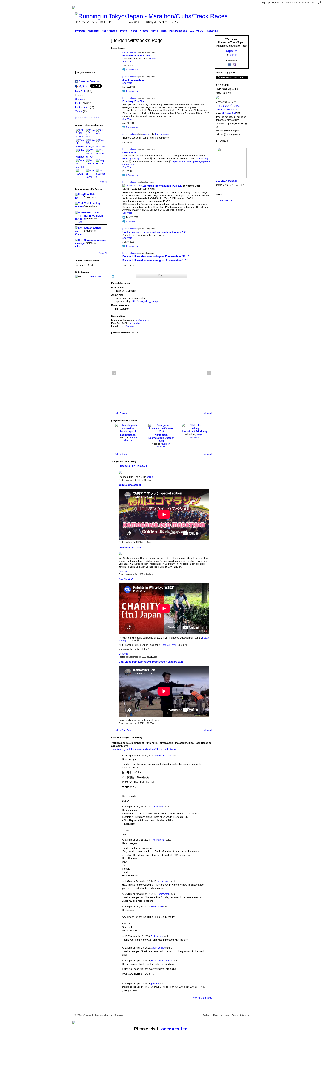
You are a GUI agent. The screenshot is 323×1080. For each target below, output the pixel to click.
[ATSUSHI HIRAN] (90, 153)
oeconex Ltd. (175, 1028)
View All (103, 182)
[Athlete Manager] (80, 153)
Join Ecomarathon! (133, 80)
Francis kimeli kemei (161, 960)
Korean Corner (92, 228)
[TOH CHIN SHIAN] (80, 133)
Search (319, 2)
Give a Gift (95, 276)
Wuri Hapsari (157, 806)
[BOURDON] (80, 173)
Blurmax (129, 326)
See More (127, 61)
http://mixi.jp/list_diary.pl (145, 301)
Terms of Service (240, 1015)
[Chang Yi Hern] (90, 133)
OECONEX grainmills (226, 181)
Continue (123, 571)
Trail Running (92, 203)
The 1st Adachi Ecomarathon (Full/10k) (159, 185)
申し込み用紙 (229, 113)
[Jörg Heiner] (100, 163)
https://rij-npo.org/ (131, 158)
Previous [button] (114, 373)
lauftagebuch (142, 320)
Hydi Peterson (158, 840)
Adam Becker (158, 948)
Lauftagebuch (135, 323)
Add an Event (226, 200)
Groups (79, 99)
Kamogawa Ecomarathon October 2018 (161, 437)
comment (147, 134)
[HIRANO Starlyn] (90, 143)
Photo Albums (82, 107)
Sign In (275, 2)
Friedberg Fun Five (133, 101)
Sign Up (266, 2)
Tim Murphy (157, 906)
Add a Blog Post (123, 730)
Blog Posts (80, 91)
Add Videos (121, 454)
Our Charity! (129, 152)
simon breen (163, 881)
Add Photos (121, 413)
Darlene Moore (162, 134)
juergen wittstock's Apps (87, 117)
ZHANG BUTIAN (163, 755)
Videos (78, 111)
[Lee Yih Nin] (90, 163)
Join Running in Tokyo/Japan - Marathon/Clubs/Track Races (143, 749)
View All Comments (202, 997)
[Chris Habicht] (100, 153)
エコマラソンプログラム (228, 105)
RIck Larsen (157, 936)
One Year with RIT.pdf (227, 109)
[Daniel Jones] (90, 173)
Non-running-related (95, 240)
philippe (155, 983)
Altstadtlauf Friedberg (194, 431)
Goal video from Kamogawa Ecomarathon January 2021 (154, 232)
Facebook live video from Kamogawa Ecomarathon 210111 (156, 260)
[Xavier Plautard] (100, 143)
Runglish (89, 194)
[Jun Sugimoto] (100, 173)
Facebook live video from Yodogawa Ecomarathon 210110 (155, 256)
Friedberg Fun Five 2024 (136, 55)
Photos (78, 103)
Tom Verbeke (164, 894)
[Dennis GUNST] (80, 163)
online (153, 58)
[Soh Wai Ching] (100, 133)
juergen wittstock (130, 52)
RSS (113, 277)
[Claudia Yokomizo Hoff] (80, 143)
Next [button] (209, 373)
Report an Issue (221, 1015)
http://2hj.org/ (202, 158)
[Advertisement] (28, 1056)
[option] (161, 373)
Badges (206, 1015)
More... (161, 275)
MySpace (84, 86)
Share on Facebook (89, 81)
